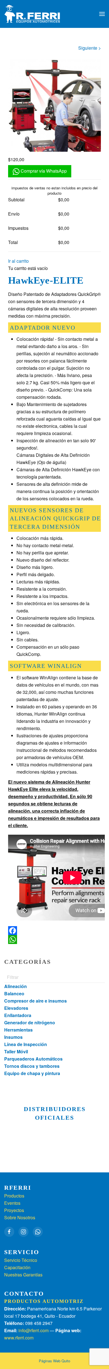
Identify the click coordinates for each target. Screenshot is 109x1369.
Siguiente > (89, 48)
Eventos (12, 1203)
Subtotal (16, 199)
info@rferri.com (33, 1330)
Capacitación (17, 1267)
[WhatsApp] (54, 939)
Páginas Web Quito (54, 1360)
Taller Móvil (16, 1051)
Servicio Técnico (20, 1260)
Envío (14, 214)
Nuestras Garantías (23, 1274)
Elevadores (16, 1008)
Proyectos (14, 1210)
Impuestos (18, 228)
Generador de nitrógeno (29, 1022)
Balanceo (14, 993)
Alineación (15, 986)
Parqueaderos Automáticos (33, 1059)
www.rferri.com (19, 1337)
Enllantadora (17, 1015)
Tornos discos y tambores (32, 1066)
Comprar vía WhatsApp (43, 171)
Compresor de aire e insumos (35, 1001)
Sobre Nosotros (19, 1217)
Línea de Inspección (25, 1044)
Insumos (13, 1037)
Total (13, 242)
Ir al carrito (18, 261)
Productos (14, 1195)
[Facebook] (54, 930)
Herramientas (18, 1030)
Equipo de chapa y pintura (32, 1073)
